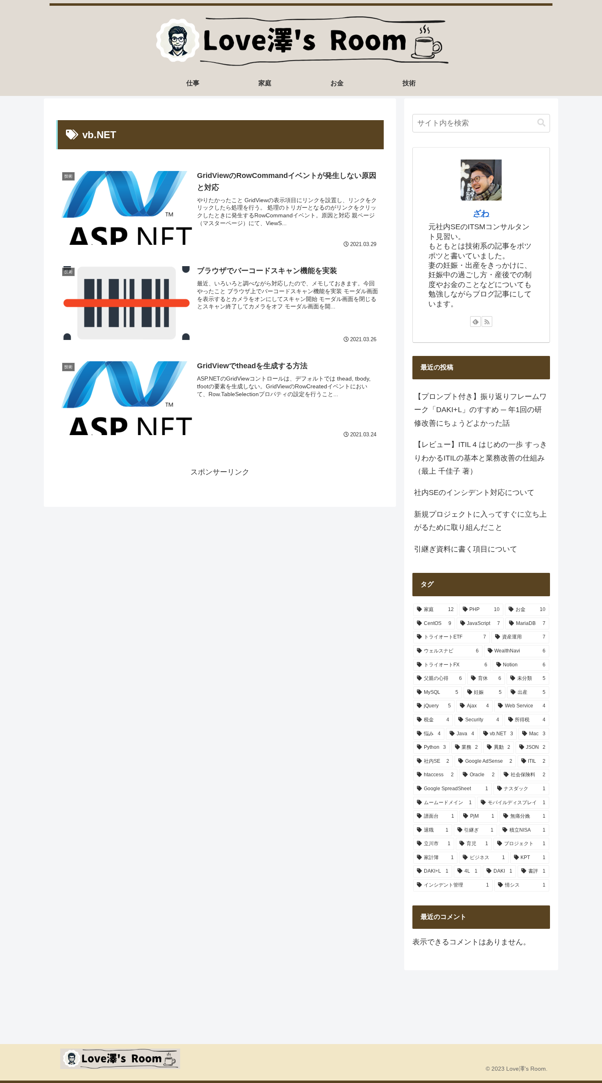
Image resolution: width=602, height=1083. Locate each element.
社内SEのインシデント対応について (474, 492)
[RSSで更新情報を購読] (487, 321)
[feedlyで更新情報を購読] (475, 321)
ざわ (481, 213)
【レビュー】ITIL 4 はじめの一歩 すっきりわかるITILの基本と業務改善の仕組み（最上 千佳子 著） (480, 457)
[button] (541, 123)
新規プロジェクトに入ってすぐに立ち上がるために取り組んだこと (480, 520)
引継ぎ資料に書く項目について (465, 549)
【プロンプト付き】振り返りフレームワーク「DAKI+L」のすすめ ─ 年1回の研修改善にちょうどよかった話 (480, 409)
